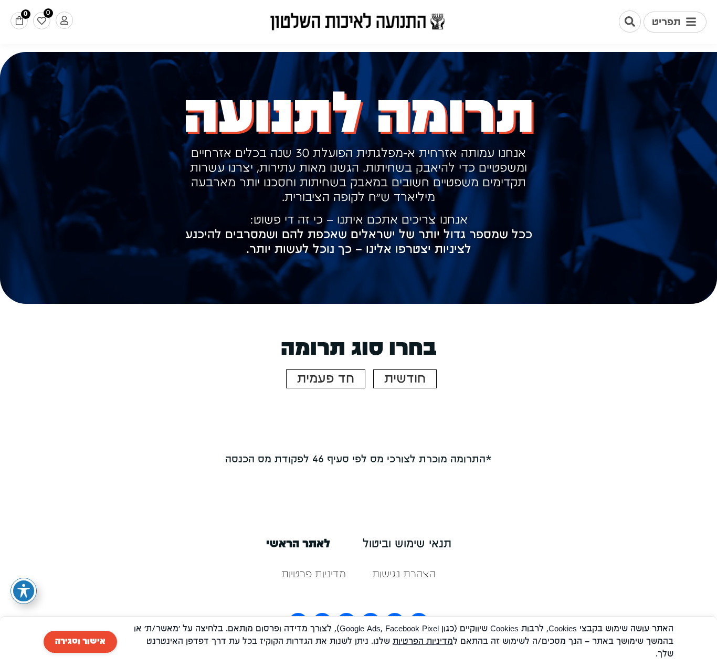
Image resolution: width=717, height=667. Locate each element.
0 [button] (25, 13)
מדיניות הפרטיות (423, 642)
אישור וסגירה (80, 642)
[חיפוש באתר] (630, 21)
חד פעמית (325, 379)
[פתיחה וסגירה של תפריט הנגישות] (23, 591)
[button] (675, 22)
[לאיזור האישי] (64, 20)
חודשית (405, 379)
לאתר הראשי (298, 544)
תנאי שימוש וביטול (407, 544)
